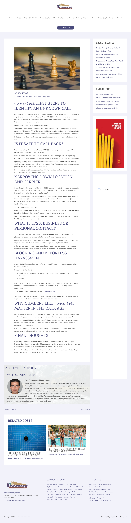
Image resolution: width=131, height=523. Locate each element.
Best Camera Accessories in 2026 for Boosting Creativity (66, 450)
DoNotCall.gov (50, 291)
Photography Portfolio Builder (57, 499)
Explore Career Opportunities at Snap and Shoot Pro (65, 487)
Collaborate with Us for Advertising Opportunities (64, 489)
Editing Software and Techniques (108, 98)
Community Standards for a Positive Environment (64, 494)
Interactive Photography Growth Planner (61, 497)
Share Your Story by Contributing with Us (61, 492)
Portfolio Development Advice (107, 105)
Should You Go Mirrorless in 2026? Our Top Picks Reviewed (24, 454)
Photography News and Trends (107, 101)
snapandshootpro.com (12, 493)
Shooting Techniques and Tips (107, 108)
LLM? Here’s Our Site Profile (100, 500)
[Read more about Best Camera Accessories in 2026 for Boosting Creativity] (67, 436)
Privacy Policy (102, 498)
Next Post (85, 409)
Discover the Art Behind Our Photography (61, 484)
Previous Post (10, 409)
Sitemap (92, 498)
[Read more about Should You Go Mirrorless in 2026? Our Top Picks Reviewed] (27, 438)
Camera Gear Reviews (24, 97)
